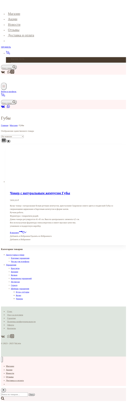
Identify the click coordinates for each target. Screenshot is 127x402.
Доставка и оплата (21, 35)
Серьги (14, 285)
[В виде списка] (8, 141)
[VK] (3, 107)
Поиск (31, 395)
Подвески (15, 282)
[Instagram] (12, 73)
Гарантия (11, 318)
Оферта (10, 325)
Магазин (14, 14)
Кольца (14, 275)
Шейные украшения (20, 288)
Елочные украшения (20, 258)
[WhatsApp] (8, 107)
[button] (31, 236)
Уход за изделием (15, 315)
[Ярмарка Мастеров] (6, 107)
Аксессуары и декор (15, 255)
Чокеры (19, 299)
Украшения (11, 265)
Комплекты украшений (21, 278)
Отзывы (13, 30)
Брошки (14, 272)
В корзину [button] (14, 232)
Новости (14, 24)
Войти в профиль (8, 91)
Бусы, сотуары (22, 292)
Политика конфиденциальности (21, 321)
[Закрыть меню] (2, 359)
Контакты (11, 328)
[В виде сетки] (3, 140)
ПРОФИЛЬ (6, 47)
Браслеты (15, 268)
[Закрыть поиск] (3, 390)
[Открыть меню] (4, 86)
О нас (9, 311)
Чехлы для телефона (20, 261)
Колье (18, 295)
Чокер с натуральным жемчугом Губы (40, 193)
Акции (12, 19)
